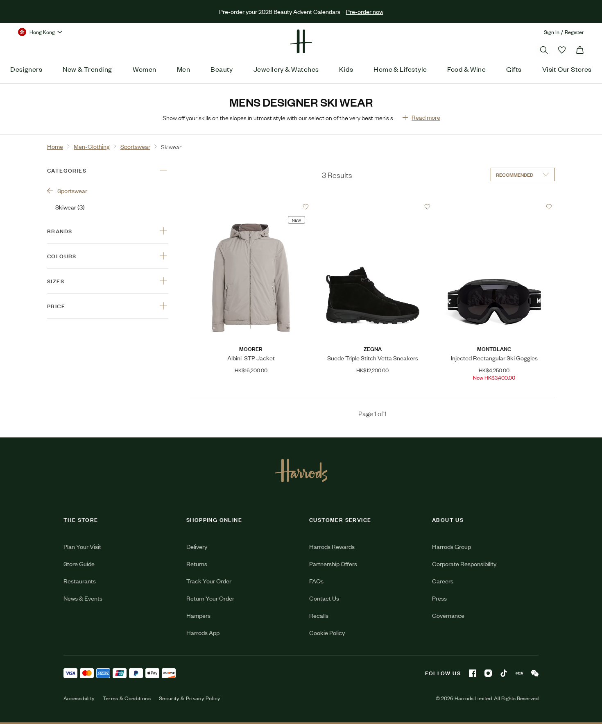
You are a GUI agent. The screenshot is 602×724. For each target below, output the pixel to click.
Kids (346, 68)
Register (574, 32)
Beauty (221, 68)
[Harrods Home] (301, 41)
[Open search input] (544, 50)
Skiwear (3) (70, 207)
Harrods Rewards (332, 682)
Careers (442, 717)
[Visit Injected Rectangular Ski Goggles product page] (494, 207)
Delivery (196, 682)
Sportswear (72, 190)
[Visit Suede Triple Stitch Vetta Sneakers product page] (372, 207)
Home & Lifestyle (400, 68)
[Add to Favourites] (305, 207)
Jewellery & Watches (286, 68)
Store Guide (79, 699)
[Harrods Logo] (301, 606)
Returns (196, 699)
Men (183, 68)
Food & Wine (466, 68)
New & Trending (87, 68)
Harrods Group (451, 682)
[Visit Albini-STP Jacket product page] (251, 207)
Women (144, 68)
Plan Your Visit (82, 682)
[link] (297, 501)
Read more (426, 117)
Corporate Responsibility (464, 699)
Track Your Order (208, 717)
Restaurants (79, 717)
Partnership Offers (333, 699)
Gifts (513, 68)
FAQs (316, 717)
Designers (26, 68)
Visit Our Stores (567, 68)
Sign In (551, 32)
